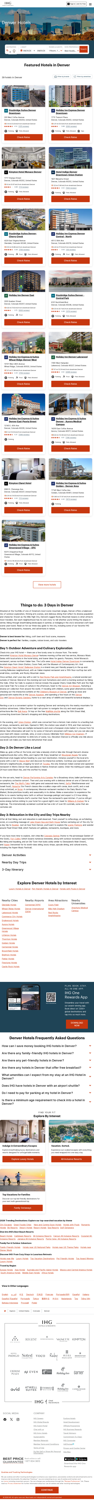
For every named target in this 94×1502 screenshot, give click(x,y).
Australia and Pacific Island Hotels (42, 1270)
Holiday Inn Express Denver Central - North (70, 235)
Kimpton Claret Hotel (20, 483)
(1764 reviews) (24, 373)
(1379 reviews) (71, 311)
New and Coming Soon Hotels (47, 1224)
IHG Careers (38, 1418)
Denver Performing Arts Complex (38, 777)
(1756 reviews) (24, 250)
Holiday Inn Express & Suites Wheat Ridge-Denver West (24, 358)
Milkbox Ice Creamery (74, 734)
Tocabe (46, 764)
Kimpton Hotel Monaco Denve (24, 655)
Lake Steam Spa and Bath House (45, 822)
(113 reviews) (24, 187)
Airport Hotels (25, 1227)
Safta (68, 783)
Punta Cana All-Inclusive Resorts (61, 1239)
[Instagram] (18, 1419)
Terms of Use (39, 1447)
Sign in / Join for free (78, 4)
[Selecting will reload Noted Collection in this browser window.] (27, 1355)
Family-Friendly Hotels (10, 1247)
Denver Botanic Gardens (19, 697)
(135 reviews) (71, 250)
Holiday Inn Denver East (21, 295)
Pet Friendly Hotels (65, 1258)
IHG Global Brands (41, 1422)
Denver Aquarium (36, 694)
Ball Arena (22, 711)
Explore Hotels (69, 1418)
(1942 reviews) (71, 188)
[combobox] (10, 51)
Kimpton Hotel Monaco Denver (25, 172)
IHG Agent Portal (40, 1425)
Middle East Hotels (31, 1273)
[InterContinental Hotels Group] (7, 3)
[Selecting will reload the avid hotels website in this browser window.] (15, 1388)
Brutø (20, 789)
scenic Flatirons (75, 825)
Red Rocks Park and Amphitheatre (55, 677)
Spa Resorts (53, 1227)
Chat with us (39, 1429)
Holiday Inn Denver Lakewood (72, 357)
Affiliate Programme (71, 1425)
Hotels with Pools (71, 1224)
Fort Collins (15, 838)
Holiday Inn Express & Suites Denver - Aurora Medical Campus (71, 422)
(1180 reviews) (71, 437)
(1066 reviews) (24, 435)
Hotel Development (71, 1422)
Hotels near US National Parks (36, 1247)
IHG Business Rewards (72, 1429)
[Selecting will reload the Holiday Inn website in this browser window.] (63, 1372)
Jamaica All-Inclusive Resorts (30, 1239)
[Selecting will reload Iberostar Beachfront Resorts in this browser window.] (80, 1355)
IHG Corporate (69, 1440)
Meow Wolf (24, 761)
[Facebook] (5, 1419)
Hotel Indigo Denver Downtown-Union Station (69, 173)
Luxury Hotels (22, 1258)
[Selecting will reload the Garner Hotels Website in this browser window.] (78, 1372)
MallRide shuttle (53, 711)
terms (6, 1481)
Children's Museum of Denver (53, 692)
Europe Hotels (6, 1270)
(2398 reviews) (71, 372)
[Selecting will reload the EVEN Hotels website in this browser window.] (31, 1372)
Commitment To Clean (72, 1436)
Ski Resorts (12, 1227)
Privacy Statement (14, 1483)
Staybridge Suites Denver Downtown (22, 111)
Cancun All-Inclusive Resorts (66, 1236)
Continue (47, 1490)
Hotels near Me (7, 1258)
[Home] (5, 1311)
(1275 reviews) (23, 126)
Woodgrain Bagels (70, 755)
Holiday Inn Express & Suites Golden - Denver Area (71, 484)
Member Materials (41, 1440)
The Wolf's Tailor (22, 783)
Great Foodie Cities (22, 1224)
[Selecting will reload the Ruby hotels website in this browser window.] (53, 1355)
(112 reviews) (23, 498)
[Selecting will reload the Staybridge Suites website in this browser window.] (47, 1388)
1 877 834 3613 (32, 1460)
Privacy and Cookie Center (74, 1448)
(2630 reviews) (24, 310)
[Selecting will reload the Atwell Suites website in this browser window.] (31, 1388)
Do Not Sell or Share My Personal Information (47, 1452)
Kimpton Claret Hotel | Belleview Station (22, 667)
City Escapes (6, 1224)
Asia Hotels (20, 1270)
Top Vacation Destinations (42, 1258)
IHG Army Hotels (40, 1433)
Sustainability (39, 1436)
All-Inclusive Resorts (42, 1236)
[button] (90, 4)
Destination (11, 47)
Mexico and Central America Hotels (76, 1270)
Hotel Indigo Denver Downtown (65, 661)
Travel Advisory (69, 1433)
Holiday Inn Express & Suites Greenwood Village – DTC (24, 546)
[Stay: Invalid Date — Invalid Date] (33, 50)
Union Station (24, 722)
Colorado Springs (52, 836)
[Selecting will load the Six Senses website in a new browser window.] (15, 1339)
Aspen (7, 844)
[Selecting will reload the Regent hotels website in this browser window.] (31, 1339)
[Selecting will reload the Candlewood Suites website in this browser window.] (78, 1388)
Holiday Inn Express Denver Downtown (70, 111)
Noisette (16, 786)
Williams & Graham (76, 801)
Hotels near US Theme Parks (65, 1247)
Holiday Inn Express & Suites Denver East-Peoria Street (24, 420)
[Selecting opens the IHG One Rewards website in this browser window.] (47, 1401)
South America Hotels (10, 1273)
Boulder (15, 825)
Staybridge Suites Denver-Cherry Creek (23, 235)
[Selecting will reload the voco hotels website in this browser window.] (40, 1355)
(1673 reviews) (71, 499)
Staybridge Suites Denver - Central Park (70, 296)
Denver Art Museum (71, 686)
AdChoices (67, 1444)
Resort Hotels (40, 1227)
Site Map (67, 1452)
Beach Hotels (6, 1236)
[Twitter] (11, 1419)
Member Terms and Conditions (46, 1444)
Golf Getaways (67, 1227)
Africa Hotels (48, 1273)
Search (83, 49)
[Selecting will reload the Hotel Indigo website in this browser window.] (13, 1355)
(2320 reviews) (71, 126)
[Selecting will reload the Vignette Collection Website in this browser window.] (63, 1339)
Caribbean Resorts (22, 1236)
